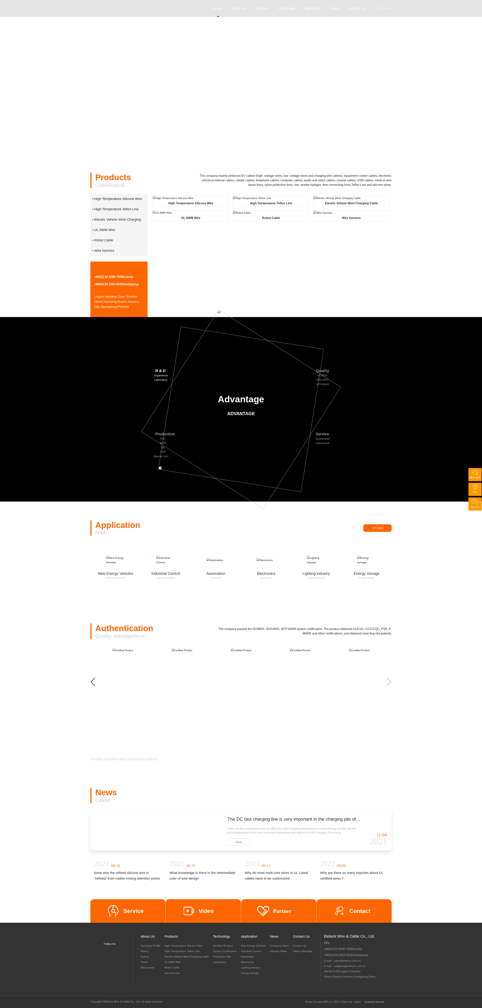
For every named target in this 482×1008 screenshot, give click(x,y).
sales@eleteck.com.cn (347, 997)
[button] (43, 145)
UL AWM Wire (190, 218)
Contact (359, 947)
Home (217, 8)
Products (261, 8)
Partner (282, 947)
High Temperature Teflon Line (271, 203)
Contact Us (356, 8)
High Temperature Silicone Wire (190, 203)
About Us (239, 8)
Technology (286, 8)
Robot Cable (271, 218)
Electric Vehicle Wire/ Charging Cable (351, 203)
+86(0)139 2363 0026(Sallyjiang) (116, 298)
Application (312, 8)
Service (133, 947)
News (334, 8)
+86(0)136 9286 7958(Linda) (113, 290)
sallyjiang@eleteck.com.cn (349, 1002)
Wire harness (351, 218)
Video (206, 947)
